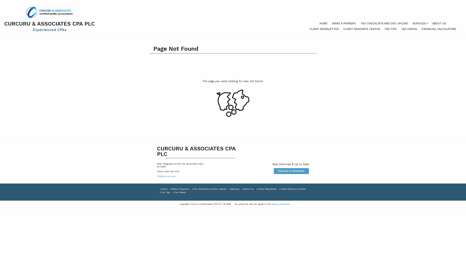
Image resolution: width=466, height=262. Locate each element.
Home (324, 23)
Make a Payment (344, 23)
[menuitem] (324, 23)
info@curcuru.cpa (166, 176)
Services (419, 23)
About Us (439, 23)
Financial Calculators (439, 29)
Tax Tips (391, 29)
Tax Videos (409, 29)
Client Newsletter (324, 29)
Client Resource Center (361, 29)
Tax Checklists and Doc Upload (384, 23)
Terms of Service (281, 204)
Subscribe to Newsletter (291, 171)
